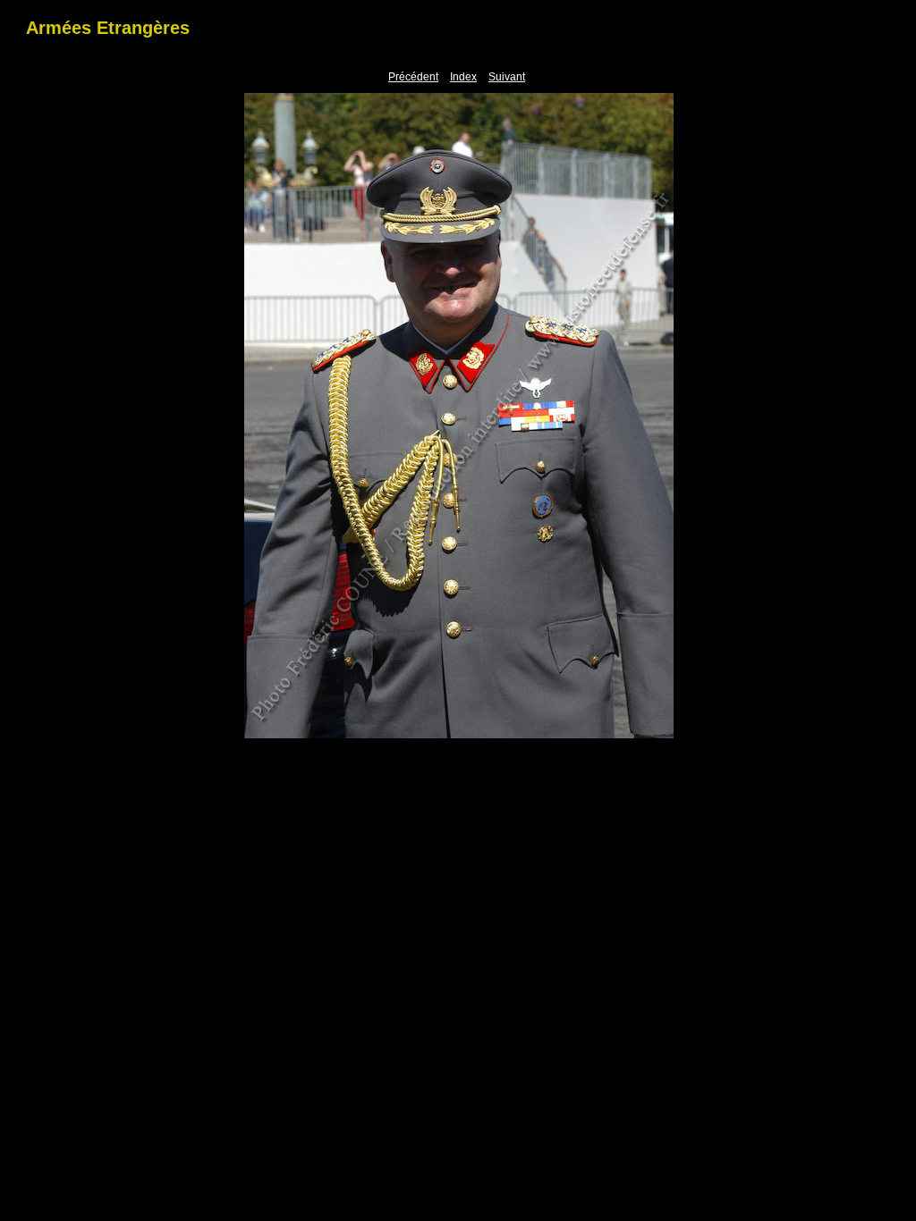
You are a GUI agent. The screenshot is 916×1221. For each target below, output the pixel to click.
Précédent (413, 77)
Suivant (506, 77)
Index (463, 77)
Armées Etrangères (108, 28)
